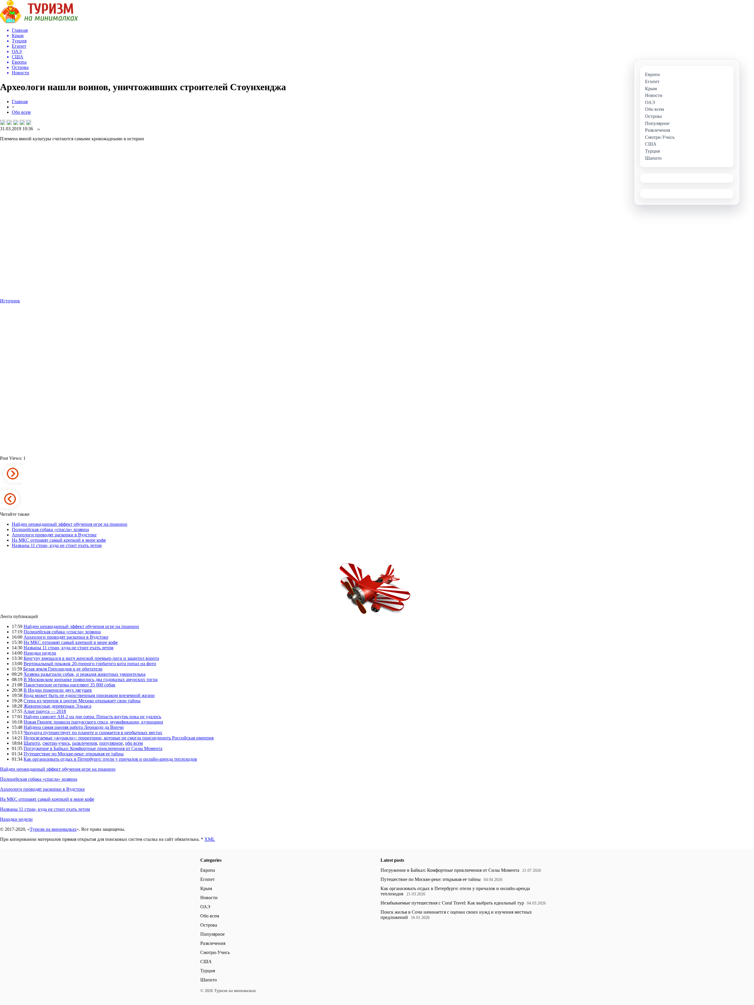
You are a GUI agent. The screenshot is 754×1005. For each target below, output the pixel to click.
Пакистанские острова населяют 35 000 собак (69, 684)
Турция (207, 970)
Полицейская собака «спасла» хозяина (50, 529)
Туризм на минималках (53, 829)
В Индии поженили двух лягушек (58, 690)
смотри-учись (56, 743)
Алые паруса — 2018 (45, 711)
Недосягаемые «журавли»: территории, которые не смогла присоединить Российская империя (119, 737)
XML (209, 839)
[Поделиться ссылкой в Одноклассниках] (28, 122)
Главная (20, 101)
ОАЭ (205, 906)
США (206, 961)
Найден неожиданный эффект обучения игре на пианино (69, 524)
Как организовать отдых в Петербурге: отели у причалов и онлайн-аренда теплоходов (110, 759)
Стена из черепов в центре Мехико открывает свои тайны (82, 700)
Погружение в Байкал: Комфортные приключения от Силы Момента (93, 748)
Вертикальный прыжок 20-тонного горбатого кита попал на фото (90, 663)
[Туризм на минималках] (39, 21)
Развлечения (212, 943)
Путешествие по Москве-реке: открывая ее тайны (74, 753)
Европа (207, 870)
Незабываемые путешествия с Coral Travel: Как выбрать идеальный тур (452, 902)
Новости (209, 897)
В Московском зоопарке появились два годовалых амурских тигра (91, 679)
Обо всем (21, 112)
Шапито (32, 743)
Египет (207, 879)
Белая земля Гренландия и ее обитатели (62, 668)
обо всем (134, 743)
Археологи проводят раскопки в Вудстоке (54, 534)
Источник (10, 300)
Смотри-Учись (215, 952)
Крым (206, 888)
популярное (111, 743)
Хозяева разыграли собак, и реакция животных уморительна (84, 674)
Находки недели (40, 652)
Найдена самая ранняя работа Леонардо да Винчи (74, 727)
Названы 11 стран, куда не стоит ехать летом (57, 545)
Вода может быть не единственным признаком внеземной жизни (89, 695)
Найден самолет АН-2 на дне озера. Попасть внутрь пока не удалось (92, 716)
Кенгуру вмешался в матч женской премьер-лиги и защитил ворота (91, 658)
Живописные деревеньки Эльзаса (57, 706)
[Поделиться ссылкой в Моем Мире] (22, 122)
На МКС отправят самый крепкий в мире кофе (59, 540)
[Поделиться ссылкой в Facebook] (9, 122)
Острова (208, 924)
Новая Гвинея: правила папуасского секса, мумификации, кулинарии (93, 721)
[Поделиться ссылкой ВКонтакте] (2, 122)
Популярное (212, 934)
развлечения (84, 743)
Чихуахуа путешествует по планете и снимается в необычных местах (93, 732)
